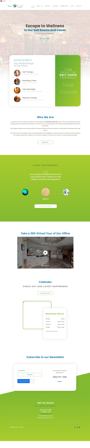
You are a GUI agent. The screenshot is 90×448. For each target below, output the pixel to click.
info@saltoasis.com (45, 414)
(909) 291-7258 (60, 377)
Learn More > (45, 142)
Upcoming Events (45, 293)
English (4, 1)
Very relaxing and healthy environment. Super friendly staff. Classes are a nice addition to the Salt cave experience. (46, 176)
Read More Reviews (45, 206)
